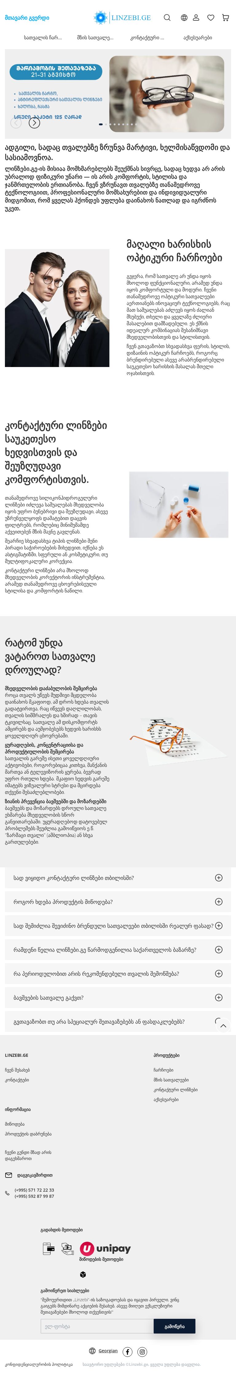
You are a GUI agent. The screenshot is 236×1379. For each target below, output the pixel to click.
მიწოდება (15, 1124)
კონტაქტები (17, 1080)
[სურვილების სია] (210, 17)
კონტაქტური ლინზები (176, 1089)
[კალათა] (225, 17)
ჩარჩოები (163, 1070)
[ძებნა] (167, 17)
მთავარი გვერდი (27, 17)
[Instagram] (142, 1352)
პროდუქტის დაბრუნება (28, 1134)
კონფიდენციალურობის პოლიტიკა (39, 1364)
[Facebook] (127, 1352)
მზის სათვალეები (171, 1080)
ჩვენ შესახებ (17, 1070)
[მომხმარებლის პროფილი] (196, 17)
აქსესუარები (197, 37)
